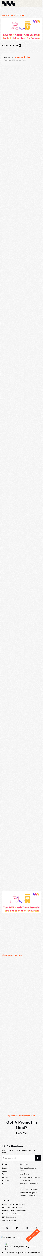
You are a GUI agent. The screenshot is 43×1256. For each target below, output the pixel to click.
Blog (3, 1184)
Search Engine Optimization (12, 1214)
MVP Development (9, 1217)
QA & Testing (25, 1180)
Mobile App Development (29, 1189)
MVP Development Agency (12, 1207)
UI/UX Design (24, 1174)
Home (4, 1168)
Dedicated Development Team (29, 1169)
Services (5, 1177)
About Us (4, 1172)
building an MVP (14, 248)
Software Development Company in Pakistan (28, 1194)
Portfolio (5, 1180)
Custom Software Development (14, 1211)
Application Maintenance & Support (30, 1185)
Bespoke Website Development (13, 1204)
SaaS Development (9, 1220)
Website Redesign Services (30, 1177)
